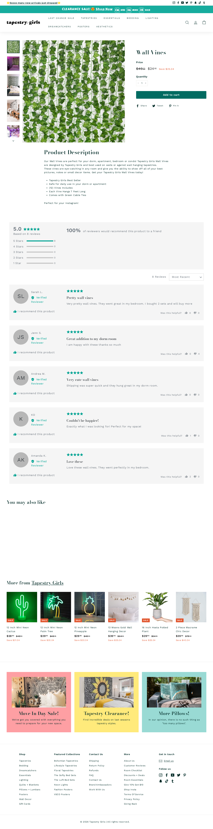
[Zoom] (74, 91)
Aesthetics (104, 26)
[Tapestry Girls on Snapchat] (160, 781)
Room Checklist (133, 770)
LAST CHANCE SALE (61, 18)
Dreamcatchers (59, 26)
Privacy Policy (132, 799)
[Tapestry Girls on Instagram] (160, 775)
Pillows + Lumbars (29, 789)
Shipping (94, 761)
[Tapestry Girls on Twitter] (178, 775)
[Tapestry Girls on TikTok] (166, 781)
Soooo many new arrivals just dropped (34, 2)
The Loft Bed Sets (64, 780)
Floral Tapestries (64, 770)
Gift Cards (24, 804)
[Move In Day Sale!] (39, 692)
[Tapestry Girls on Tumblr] (172, 781)
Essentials (112, 18)
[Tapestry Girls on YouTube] (172, 775)
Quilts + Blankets (29, 784)
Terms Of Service (134, 794)
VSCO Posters (62, 794)
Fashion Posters (63, 789)
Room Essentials (133, 780)
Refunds (94, 770)
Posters (84, 26)
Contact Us (95, 780)
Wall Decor (25, 799)
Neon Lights (61, 784)
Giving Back (130, 804)
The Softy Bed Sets (65, 775)
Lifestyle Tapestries (65, 765)
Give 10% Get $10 (133, 784)
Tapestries (89, 18)
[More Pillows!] (174, 692)
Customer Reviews (135, 765)
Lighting (152, 18)
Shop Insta (130, 789)
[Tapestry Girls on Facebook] (166, 775)
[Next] (13, 139)
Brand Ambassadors (100, 784)
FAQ (91, 775)
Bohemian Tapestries (66, 761)
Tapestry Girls (48, 582)
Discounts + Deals (134, 775)
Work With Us (97, 789)
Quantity (141, 76)
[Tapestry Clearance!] (106, 692)
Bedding (133, 18)
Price (139, 62)
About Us (129, 761)
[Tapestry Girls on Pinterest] (184, 775)
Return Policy (97, 765)
